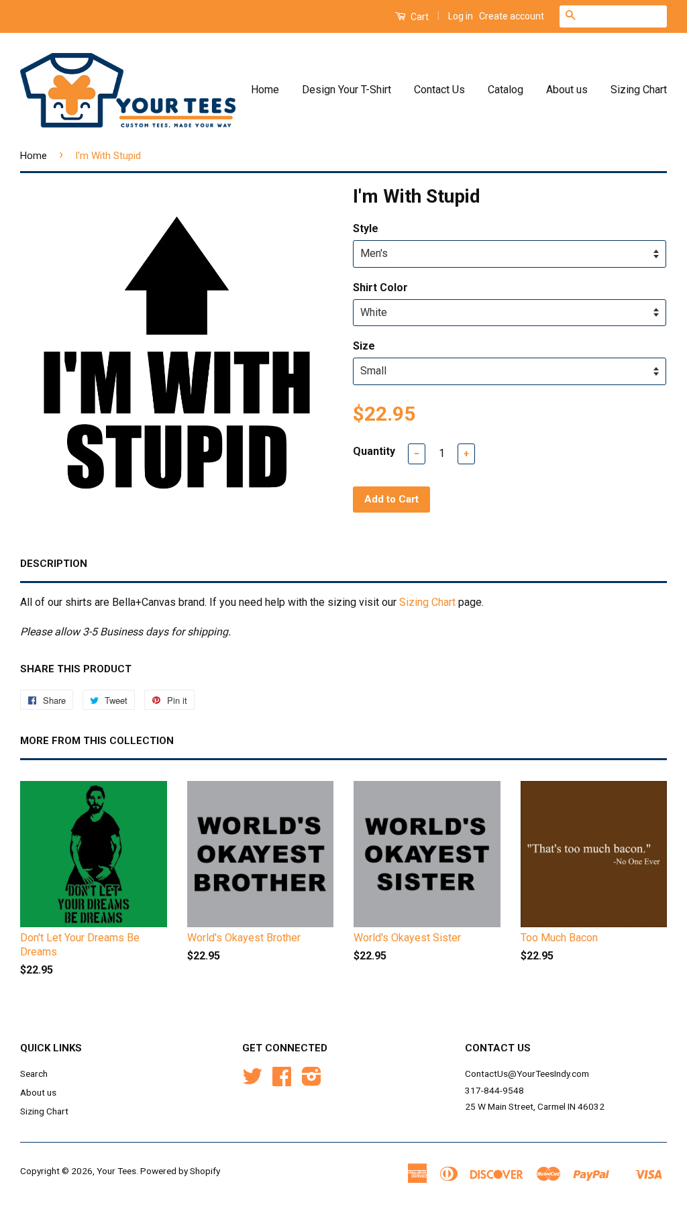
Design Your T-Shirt (346, 89)
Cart (419, 16)
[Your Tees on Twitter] (252, 1081)
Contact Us (439, 89)
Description (53, 564)
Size (364, 345)
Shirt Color (380, 287)
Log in (460, 16)
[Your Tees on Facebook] (282, 1081)
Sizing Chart (639, 89)
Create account (511, 16)
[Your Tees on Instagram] (311, 1081)
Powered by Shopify (180, 1170)
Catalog (505, 89)
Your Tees (116, 1170)
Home (265, 89)
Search (34, 1073)
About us (567, 89)
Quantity (374, 451)
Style (365, 228)
